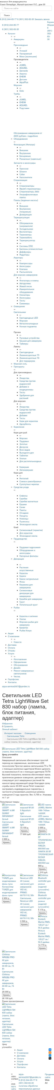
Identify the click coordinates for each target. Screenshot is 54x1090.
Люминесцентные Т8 (29, 357)
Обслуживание (21, 664)
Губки (22, 174)
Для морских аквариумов (25, 274)
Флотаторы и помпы (29, 280)
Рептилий (23, 478)
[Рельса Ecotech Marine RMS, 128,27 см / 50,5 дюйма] (45, 922)
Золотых (23, 444)
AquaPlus (23, 82)
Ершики (23, 504)
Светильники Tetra (15, 736)
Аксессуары (25, 266)
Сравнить (8, 726)
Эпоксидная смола (28, 524)
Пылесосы (24, 521)
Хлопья (22, 458)
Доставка (12, 644)
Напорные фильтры (28, 555)
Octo (21, 90)
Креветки (23, 627)
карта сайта (13, 1087)
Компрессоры (25, 263)
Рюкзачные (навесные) (30, 158)
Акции (11, 633)
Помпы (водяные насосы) (26, 200)
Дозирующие (25, 214)
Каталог (11, 33)
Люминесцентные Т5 (29, 355)
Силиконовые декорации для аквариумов (26, 593)
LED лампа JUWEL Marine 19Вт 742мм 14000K (45, 820)
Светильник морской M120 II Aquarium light (27, 820)
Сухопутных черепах (29, 484)
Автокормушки (26, 469)
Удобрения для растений (26, 396)
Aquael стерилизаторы (30, 188)
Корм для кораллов (28, 421)
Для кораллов (25, 532)
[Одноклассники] (50, 1052)
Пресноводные (21, 44)
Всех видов (24, 449)
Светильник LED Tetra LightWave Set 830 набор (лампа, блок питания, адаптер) (8, 1033)
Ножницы (23, 518)
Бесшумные (25, 155)
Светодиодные (26, 352)
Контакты (12, 682)
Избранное (7, 723)
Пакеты (22, 509)
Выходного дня (26, 452)
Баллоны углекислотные (30, 248)
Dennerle (23, 70)
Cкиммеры (24, 303)
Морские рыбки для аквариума (28, 623)
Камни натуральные (28, 578)
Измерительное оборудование (26, 290)
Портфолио (13, 679)
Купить (6, 842)
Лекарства (24, 378)
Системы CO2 (26, 246)
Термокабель (25, 237)
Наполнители (25, 177)
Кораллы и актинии (28, 616)
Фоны (22, 581)
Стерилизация (20, 180)
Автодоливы (25, 283)
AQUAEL (23, 67)
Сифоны (23, 495)
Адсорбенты (25, 423)
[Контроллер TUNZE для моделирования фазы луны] (9, 879)
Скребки (23, 498)
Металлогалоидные (28, 323)
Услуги (11, 653)
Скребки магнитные (28, 501)
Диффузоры (25, 251)
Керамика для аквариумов (26, 586)
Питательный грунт (28, 604)
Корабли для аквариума (30, 598)
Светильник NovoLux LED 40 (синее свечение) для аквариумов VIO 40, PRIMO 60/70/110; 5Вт (27, 908)
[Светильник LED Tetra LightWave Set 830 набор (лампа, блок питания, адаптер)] (9, 1013)
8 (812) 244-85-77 (8, 19)
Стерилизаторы (26, 185)
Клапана (23, 269)
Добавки (23, 415)
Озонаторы (24, 294)
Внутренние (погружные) (25, 210)
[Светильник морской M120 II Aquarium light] (27, 809)
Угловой (23, 50)
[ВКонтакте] (50, 1049)
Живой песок (25, 286)
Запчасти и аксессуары (25, 162)
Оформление (20, 662)
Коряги (22, 575)
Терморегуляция (22, 217)
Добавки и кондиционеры (26, 388)
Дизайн (17, 667)
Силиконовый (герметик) (31, 530)
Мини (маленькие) (28, 56)
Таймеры (23, 343)
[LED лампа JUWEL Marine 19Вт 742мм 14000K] (45, 809)
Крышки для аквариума (30, 340)
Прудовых (24, 441)
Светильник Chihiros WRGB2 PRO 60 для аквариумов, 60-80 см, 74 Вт (8, 980)
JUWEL (22, 65)
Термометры (25, 234)
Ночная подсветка (28, 326)
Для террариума (27, 360)
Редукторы (24, 254)
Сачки (22, 507)
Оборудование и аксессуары (27, 551)
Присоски (23, 168)
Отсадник (23, 512)
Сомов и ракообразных (30, 481)
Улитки (22, 619)
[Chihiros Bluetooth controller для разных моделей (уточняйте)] (45, 882)
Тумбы (17, 93)
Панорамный (25, 53)
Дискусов (23, 446)
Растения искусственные (26, 569)
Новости (17, 641)
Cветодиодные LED (28, 317)
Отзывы (11, 650)
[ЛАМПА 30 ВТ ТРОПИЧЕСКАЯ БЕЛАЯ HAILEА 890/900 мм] (45, 841)
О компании (13, 636)
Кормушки (24, 466)
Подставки (24, 108)
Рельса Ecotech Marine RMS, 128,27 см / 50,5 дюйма (44, 936)
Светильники (20, 312)
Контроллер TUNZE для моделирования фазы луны (9, 891)
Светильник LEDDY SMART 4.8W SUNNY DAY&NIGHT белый (8, 829)
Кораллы (23, 573)
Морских (23, 438)
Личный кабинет (9, 729)
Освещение (30, 733)
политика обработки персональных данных (29, 1087)
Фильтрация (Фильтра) (24, 144)
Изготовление (20, 659)
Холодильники (26, 228)
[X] (50, 1058)
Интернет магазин (12, 733)
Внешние (23, 150)
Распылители (25, 271)
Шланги (23, 171)
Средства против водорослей (27, 382)
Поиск (6, 15)
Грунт (22, 601)
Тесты (22, 300)
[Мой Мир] (50, 1055)
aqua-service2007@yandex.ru (16, 686)
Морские (18, 85)
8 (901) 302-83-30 (25, 19)
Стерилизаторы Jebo (29, 191)
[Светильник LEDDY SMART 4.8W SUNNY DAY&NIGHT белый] (9, 811)
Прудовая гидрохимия (29, 547)
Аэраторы (18, 257)
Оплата (11, 647)
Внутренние (25, 153)
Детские (23, 79)
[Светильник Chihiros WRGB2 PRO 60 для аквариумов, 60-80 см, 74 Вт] (9, 960)
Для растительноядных (30, 461)
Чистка (17, 676)
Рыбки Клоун (25, 630)
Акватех (23, 73)
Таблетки (23, 455)
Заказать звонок (42, 19)
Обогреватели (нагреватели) (26, 224)
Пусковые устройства (29, 337)
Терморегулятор (27, 240)
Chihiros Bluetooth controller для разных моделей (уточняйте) (44, 899)
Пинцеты (23, 515)
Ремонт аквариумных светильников (24, 672)
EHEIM (22, 76)
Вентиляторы (25, 231)
